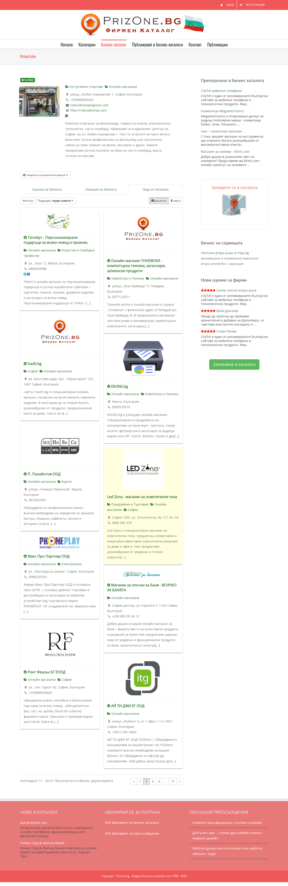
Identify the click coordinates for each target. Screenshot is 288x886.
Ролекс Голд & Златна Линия (42, 843)
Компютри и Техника (127, 278)
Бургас (66, 481)
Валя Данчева (227, 311)
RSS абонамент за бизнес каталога (132, 822)
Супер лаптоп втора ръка (236, 290)
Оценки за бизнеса (47, 189)
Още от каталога (156, 189)
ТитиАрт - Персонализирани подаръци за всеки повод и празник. (56, 240)
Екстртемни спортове (86, 86)
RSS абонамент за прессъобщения (132, 833)
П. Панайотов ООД (44, 473)
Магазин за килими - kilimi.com (225, 151)
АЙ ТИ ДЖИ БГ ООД (127, 705)
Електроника (71, 564)
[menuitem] (227, 5)
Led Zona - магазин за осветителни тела (142, 496)
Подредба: (54, 201)
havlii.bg (35, 363)
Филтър (28, 201)
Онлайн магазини (122, 86)
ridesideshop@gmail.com (89, 105)
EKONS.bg (119, 386)
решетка (160, 201)
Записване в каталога (234, 364)
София (32, 371)
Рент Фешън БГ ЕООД (46, 672)
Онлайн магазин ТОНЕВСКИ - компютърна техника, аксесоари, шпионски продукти (136, 265)
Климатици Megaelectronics (222, 111)
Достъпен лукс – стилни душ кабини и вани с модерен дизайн (227, 835)
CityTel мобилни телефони (221, 91)
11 (172, 781)
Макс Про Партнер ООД (49, 556)
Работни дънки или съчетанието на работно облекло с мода (227, 851)
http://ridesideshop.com (88, 110)
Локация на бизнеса (101, 189)
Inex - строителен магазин (221, 131)
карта (176, 201)
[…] (88, 303)
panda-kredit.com (33, 822)
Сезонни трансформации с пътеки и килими (227, 822)
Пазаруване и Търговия (129, 504)
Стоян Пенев (226, 331)
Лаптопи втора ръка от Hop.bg (225, 253)
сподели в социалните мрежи (45, 175)
